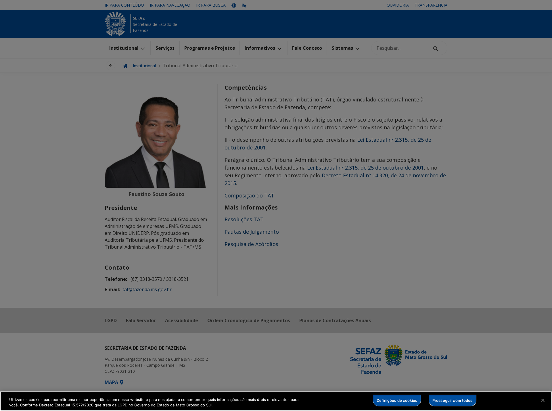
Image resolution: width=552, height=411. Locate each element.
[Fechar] (542, 400)
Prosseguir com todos (452, 400)
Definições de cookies (397, 400)
